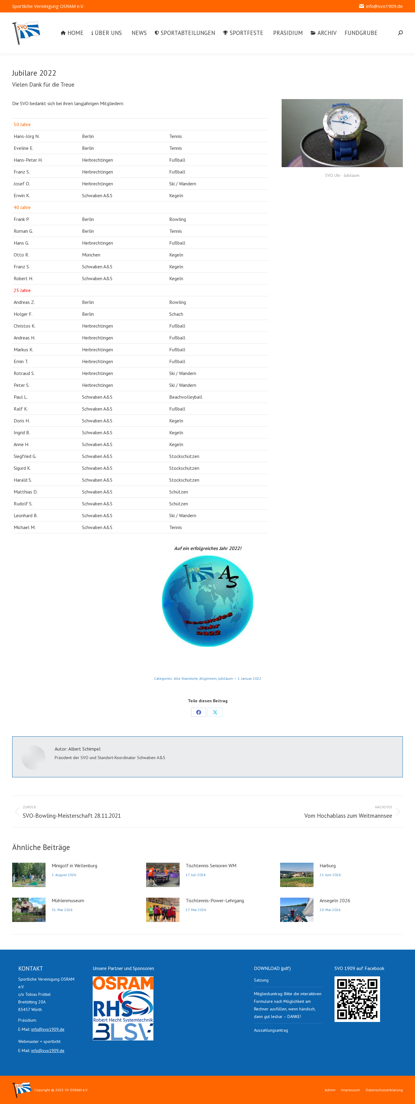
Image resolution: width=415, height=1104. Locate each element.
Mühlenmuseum (68, 900)
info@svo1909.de (384, 6)
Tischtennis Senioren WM (211, 865)
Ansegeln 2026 (335, 900)
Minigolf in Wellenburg (74, 865)
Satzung (261, 980)
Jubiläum (225, 678)
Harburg (328, 865)
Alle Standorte (186, 678)
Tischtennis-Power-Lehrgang (215, 900)
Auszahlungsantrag (271, 1030)
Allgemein (208, 678)
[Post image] (29, 875)
